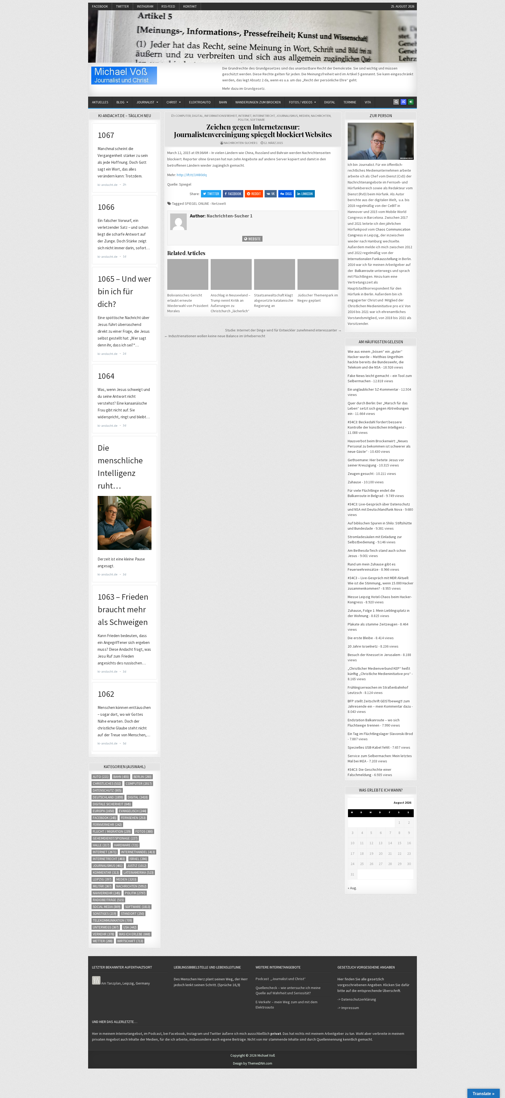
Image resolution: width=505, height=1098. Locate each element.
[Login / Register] (411, 102)
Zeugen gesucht (360, 473)
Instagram (145, 6)
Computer (183, 116)
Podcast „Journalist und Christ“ (281, 978)
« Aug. (352, 888)
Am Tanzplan (111, 983)
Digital (329, 102)
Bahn (223, 102)
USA (130, 927)
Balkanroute (364, 270)
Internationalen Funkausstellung (373, 258)
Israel (138, 859)
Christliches (107, 783)
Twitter (122, 6)
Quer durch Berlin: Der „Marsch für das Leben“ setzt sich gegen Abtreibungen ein (378, 408)
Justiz (137, 865)
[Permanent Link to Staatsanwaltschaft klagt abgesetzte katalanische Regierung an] (274, 274)
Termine (350, 102)
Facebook (100, 6)
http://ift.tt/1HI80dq (192, 174)
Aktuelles (100, 102)
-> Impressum (348, 1007)
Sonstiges (104, 913)
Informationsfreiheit (220, 116)
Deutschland (108, 797)
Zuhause (354, 482)
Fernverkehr (107, 824)
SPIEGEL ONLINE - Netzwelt (205, 203)
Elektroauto (200, 102)
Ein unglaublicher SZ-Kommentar (373, 389)
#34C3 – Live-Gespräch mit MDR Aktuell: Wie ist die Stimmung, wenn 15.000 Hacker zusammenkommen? (380, 583)
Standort (132, 913)
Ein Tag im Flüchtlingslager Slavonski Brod (380, 733)
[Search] (396, 102)
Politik (243, 120)
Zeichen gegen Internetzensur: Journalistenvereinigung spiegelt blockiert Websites (253, 130)
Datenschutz (107, 790)
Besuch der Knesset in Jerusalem (374, 654)
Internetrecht (264, 116)
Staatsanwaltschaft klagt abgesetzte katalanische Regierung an (273, 300)
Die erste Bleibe (360, 637)
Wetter (103, 941)
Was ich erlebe (134, 934)
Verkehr (103, 934)
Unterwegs (106, 927)
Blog (120, 102)
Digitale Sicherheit (112, 804)
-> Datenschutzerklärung (356, 999)
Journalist (145, 102)
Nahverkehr (106, 893)
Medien (304, 116)
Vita (368, 102)
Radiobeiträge (108, 900)
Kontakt (190, 6)
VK (273, 193)
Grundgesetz (254, 88)
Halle (101, 845)
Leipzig (102, 879)
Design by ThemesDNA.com (252, 1063)
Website (254, 238)
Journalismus (287, 116)
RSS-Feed (168, 6)
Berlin (143, 776)
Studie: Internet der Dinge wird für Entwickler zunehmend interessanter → (283, 330)
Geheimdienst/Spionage (115, 838)
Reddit (256, 193)
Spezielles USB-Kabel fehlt (369, 747)
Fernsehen (133, 818)
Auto (101, 776)
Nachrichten (321, 116)
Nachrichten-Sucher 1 (240, 143)
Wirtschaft (130, 941)
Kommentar (106, 872)
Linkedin (307, 193)
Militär (102, 886)
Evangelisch (132, 811)
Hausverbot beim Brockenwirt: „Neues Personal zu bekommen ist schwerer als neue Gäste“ (379, 446)
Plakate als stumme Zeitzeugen (372, 624)
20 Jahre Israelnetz (363, 646)
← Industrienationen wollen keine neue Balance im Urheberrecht (214, 336)
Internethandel (138, 852)
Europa (103, 811)
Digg (288, 193)
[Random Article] (403, 102)
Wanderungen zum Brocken (258, 102)
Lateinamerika (139, 872)
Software (257, 120)
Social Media (106, 907)
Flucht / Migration (112, 831)
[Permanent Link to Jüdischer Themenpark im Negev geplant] (318, 274)
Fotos (144, 831)
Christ (171, 102)
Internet (244, 116)
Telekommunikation (112, 920)
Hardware (126, 845)
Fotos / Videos (300, 102)
